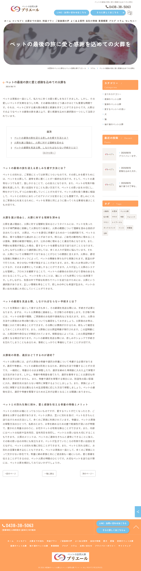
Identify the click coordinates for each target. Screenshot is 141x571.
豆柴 (105, 233)
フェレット (131, 217)
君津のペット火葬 (113, 99)
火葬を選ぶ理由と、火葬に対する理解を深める (39, 142)
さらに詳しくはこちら (108, 12)
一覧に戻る (49, 473)
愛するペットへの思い (115, 109)
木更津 (114, 211)
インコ (121, 228)
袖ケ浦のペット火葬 (114, 124)
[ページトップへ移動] (136, 527)
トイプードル (117, 222)
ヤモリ (106, 222)
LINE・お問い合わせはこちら (71, 12)
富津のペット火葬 (113, 104)
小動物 (106, 211)
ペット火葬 (124, 211)
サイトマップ (124, 545)
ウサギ (114, 217)
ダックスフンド (109, 228)
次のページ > (87, 473)
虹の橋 (106, 217)
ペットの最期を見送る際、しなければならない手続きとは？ (46, 147)
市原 (122, 217)
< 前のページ (10, 473)
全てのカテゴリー (113, 94)
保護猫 (129, 228)
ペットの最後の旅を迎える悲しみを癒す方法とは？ (41, 137)
